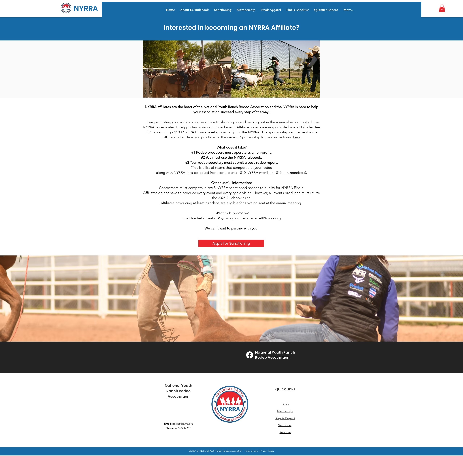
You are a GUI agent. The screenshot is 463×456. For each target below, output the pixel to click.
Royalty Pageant (285, 418)
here (296, 137)
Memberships (285, 411)
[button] (442, 8)
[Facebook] (249, 354)
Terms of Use (251, 450)
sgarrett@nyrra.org (266, 218)
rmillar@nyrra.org (220, 218)
